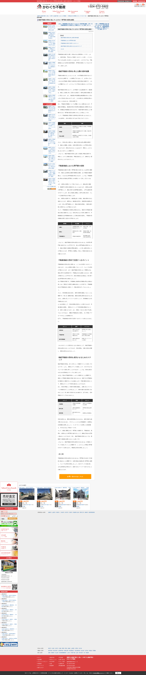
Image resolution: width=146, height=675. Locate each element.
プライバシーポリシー (43, 661)
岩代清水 (81, 652)
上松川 (68, 652)
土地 (51, 663)
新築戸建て (52, 657)
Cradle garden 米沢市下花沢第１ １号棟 (46, 487)
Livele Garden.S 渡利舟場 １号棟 (63, 487)
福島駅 (59, 506)
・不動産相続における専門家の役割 (68, 40)
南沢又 (49, 648)
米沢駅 (23, 506)
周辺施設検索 (62, 665)
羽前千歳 (73, 652)
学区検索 (61, 657)
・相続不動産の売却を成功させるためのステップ (71, 46)
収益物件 (52, 665)
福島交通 (66, 650)
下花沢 (29, 504)
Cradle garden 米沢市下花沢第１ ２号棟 (28, 487)
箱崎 (69, 648)
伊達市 (57, 512)
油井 (53, 648)
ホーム (39, 657)
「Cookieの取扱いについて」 (98, 673)
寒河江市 (82, 512)
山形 (77, 652)
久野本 (76, 648)
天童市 (70, 512)
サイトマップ (41, 665)
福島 (49, 652)
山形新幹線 (60, 650)
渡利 (65, 504)
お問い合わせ (62, 659)
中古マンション (53, 659)
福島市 (62, 504)
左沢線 (86, 650)
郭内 (66, 648)
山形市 (53, 512)
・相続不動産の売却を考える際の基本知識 (69, 37)
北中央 (80, 648)
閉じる (118, 673)
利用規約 (40, 663)
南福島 (87, 652)
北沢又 (56, 648)
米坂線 (90, 650)
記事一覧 (90, 23)
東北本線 (55, 650)
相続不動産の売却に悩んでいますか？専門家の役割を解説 (74, 29)
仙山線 (82, 650)
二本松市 (62, 512)
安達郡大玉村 (76, 512)
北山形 (56, 652)
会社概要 (40, 659)
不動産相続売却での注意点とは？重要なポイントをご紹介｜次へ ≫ (76, 25)
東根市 (86, 512)
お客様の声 (61, 663)
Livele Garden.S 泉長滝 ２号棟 (9, 624)
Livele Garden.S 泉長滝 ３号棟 (9, 619)
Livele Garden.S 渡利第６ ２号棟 (81, 487)
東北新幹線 (77, 650)
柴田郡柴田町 (92, 512)
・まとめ (62, 49)
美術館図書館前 (62, 652)
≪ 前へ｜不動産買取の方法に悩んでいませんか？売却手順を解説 (72, 23)
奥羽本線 (50, 650)
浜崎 (60, 648)
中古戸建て (52, 661)
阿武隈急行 (71, 650)
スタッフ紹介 (62, 661)
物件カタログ (41, 667)
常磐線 (94, 650)
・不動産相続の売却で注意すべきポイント (69, 43)
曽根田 (52, 652)
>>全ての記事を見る (51, 186)
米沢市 (26, 504)
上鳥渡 (72, 648)
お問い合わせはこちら (75, 476)
